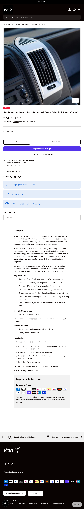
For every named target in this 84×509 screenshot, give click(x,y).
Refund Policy (33, 503)
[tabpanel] (42, 303)
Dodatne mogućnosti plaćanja (42, 154)
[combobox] (42, 17)
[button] (74, 9)
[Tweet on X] (11, 177)
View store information (15, 166)
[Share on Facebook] (15, 177)
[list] (42, 66)
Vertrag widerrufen (59, 503)
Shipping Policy (45, 503)
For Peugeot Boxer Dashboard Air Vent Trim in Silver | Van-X (27, 24)
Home (5, 24)
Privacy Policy (21, 503)
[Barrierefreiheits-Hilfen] (5, 503)
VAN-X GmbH (12, 500)
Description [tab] (18, 231)
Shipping (16, 122)
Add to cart (56, 142)
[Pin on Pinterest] (19, 177)
